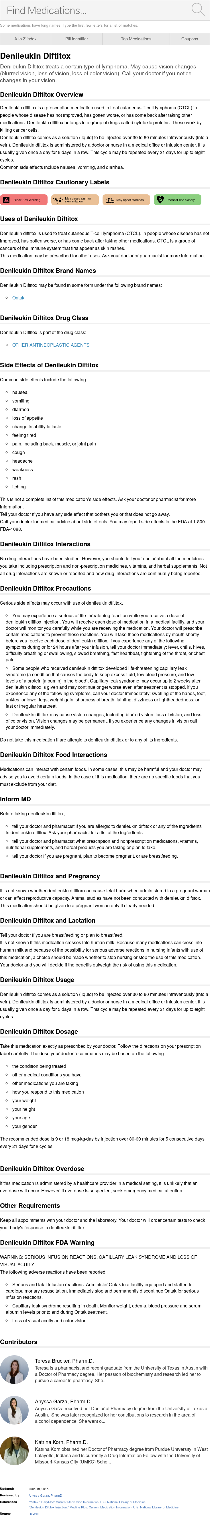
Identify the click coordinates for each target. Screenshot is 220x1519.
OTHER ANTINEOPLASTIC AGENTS (51, 345)
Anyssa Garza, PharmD (45, 1495)
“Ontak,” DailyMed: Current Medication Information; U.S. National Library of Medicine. (87, 1502)
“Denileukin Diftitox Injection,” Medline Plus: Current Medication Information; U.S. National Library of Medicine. (104, 1507)
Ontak (18, 297)
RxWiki (33, 1513)
